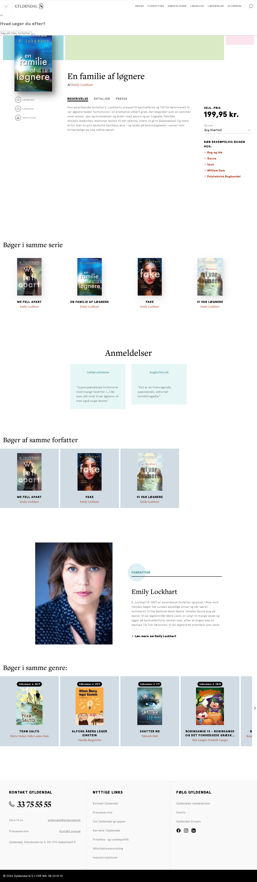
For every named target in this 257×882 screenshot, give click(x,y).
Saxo (210, 164)
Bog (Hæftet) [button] (213, 130)
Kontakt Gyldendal (105, 803)
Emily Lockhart (82, 84)
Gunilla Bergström (89, 740)
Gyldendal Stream (188, 821)
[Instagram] (186, 832)
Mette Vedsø (18, 736)
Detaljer (102, 98)
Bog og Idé (214, 152)
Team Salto (29, 731)
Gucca (211, 158)
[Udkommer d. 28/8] (210, 706)
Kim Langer (199, 740)
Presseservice (102, 812)
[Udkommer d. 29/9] (89, 706)
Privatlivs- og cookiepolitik (111, 839)
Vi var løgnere (210, 301)
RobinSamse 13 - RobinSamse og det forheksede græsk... (210, 733)
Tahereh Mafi (149, 736)
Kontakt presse (70, 831)
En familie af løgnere (89, 301)
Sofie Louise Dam (38, 736)
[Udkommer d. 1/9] (150, 706)
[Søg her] (33, 34)
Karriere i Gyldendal (106, 830)
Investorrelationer (105, 857)
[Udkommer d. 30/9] (29, 706)
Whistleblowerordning (108, 848)
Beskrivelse (77, 98)
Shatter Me (150, 731)
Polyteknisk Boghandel (224, 176)
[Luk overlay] (1, 15)
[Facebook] (178, 832)
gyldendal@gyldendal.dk (64, 820)
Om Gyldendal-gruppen (109, 821)
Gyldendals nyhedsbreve (193, 803)
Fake (150, 301)
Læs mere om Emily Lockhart (155, 636)
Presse (121, 98)
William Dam (216, 170)
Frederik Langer (218, 740)
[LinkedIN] (193, 832)
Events (181, 812)
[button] (251, 6)
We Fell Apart (29, 301)
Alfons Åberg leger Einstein (89, 733)
